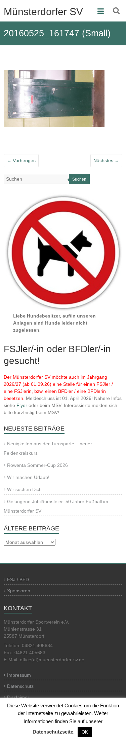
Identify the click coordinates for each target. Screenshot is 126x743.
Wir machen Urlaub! (28, 477)
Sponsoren (18, 590)
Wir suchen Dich (24, 489)
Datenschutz (20, 686)
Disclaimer (18, 697)
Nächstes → (106, 160)
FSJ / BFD (18, 579)
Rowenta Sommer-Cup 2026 (37, 465)
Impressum (19, 675)
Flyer (21, 405)
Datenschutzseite (53, 732)
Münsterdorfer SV (43, 11)
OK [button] (85, 732)
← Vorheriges (21, 160)
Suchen (79, 179)
